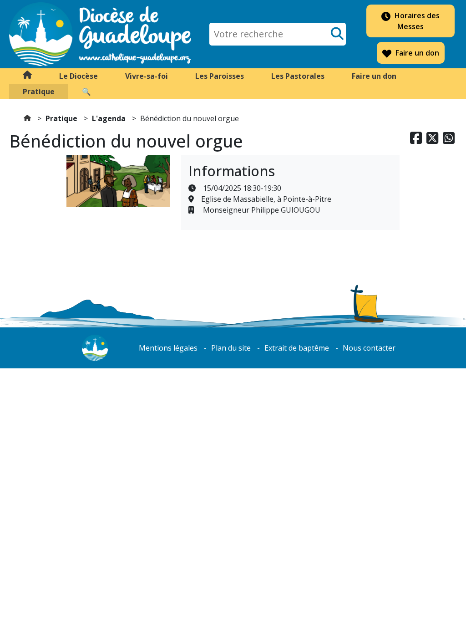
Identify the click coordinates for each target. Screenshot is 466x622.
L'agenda (109, 118)
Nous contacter (369, 348)
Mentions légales (168, 348)
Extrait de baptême (296, 348)
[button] (78, 76)
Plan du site (231, 348)
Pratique (61, 118)
